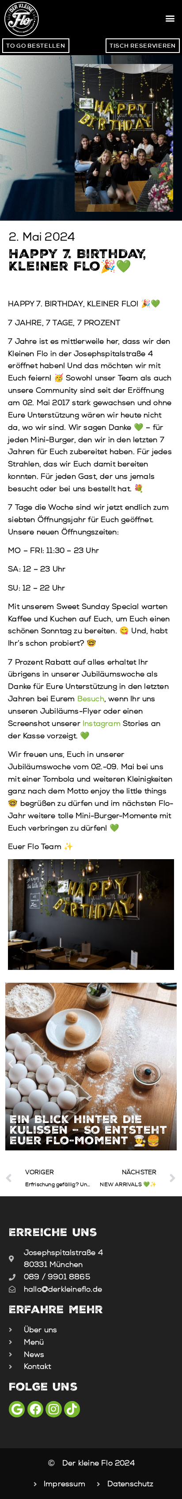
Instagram (102, 723)
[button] (170, 18)
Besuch (90, 698)
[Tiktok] (72, 1409)
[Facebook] (35, 1409)
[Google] (17, 1409)
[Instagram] (53, 1409)
